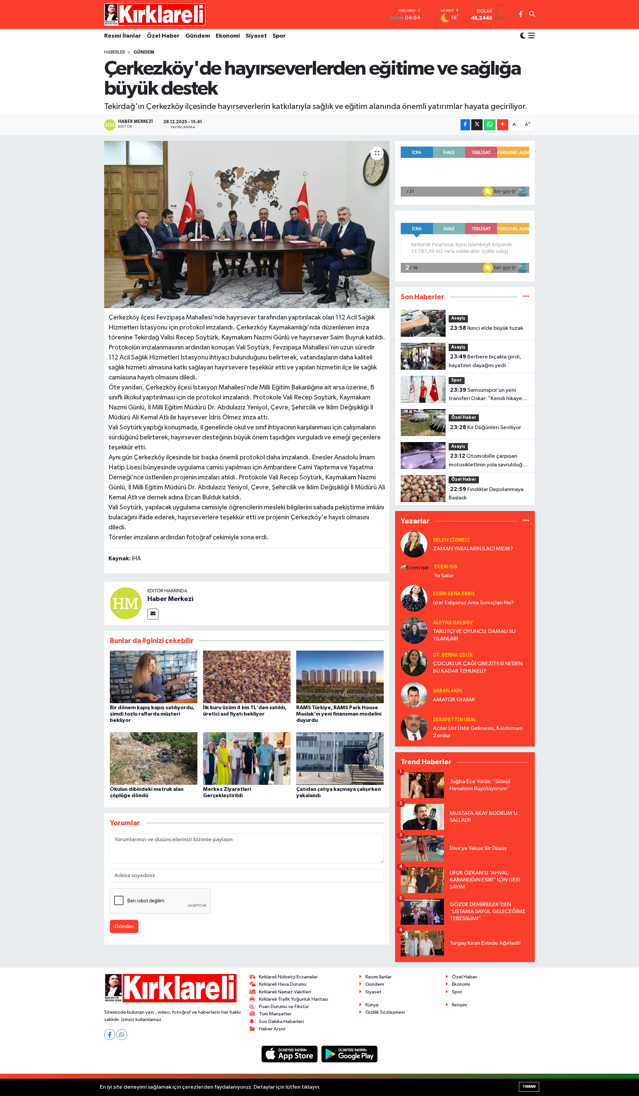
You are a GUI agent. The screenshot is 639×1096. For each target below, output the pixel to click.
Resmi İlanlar (122, 36)
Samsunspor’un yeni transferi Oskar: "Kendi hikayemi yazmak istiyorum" (488, 395)
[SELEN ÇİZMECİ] (414, 544)
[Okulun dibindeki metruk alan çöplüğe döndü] (153, 758)
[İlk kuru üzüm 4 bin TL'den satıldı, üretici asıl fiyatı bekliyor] (247, 677)
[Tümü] (526, 297)
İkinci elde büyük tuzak (486, 328)
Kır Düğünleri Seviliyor (485, 427)
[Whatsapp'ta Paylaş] (490, 124)
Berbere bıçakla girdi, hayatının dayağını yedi (485, 361)
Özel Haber (163, 36)
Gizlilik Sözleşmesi (385, 1012)
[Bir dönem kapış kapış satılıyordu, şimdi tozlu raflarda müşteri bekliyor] (153, 677)
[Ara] (532, 14)
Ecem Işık (446, 566)
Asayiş (458, 318)
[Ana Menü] (530, 36)
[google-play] (349, 1054)
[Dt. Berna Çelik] (414, 663)
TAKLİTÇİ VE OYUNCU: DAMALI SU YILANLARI (474, 635)
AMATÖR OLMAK (454, 700)
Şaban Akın (447, 690)
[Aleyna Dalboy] (414, 630)
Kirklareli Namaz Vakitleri (285, 991)
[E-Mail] (152, 614)
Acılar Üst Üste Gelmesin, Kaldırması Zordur (478, 732)
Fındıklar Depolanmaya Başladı (486, 493)
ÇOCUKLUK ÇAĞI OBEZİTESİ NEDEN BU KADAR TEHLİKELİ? (478, 667)
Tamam (529, 1086)
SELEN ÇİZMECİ (451, 540)
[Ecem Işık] (415, 567)
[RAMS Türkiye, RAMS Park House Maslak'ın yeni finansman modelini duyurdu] (340, 677)
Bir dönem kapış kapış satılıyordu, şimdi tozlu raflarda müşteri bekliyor (152, 714)
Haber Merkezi (170, 599)
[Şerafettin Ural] (414, 727)
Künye (372, 1004)
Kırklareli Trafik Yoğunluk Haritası (293, 999)
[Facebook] (109, 1034)
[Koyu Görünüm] (523, 36)
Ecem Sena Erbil (454, 593)
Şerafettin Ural (454, 719)
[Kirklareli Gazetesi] (155, 14)
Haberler (114, 52)
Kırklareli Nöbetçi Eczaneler (288, 976)
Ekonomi (228, 36)
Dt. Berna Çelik (453, 655)
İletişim (459, 1004)
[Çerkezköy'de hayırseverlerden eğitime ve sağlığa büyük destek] (246, 224)
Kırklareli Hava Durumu (283, 984)
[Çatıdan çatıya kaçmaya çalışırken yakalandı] (340, 758)
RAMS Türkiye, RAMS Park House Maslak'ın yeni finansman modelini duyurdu (338, 714)
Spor (279, 36)
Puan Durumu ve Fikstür (284, 1006)
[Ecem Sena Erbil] (414, 598)
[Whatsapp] (121, 1034)
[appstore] (290, 1054)
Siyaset (256, 36)
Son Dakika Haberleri (281, 1021)
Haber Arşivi (272, 1028)
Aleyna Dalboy (453, 622)
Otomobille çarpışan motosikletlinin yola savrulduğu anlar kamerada (487, 461)
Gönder (124, 926)
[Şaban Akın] (414, 695)
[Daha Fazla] (502, 124)
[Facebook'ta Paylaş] (465, 124)
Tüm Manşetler (275, 1013)
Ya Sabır (444, 576)
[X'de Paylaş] (477, 124)
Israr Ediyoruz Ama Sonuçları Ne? (473, 603)
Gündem (197, 36)
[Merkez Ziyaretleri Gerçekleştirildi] (247, 758)
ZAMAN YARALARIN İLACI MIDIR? (473, 549)
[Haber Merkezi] (126, 603)
